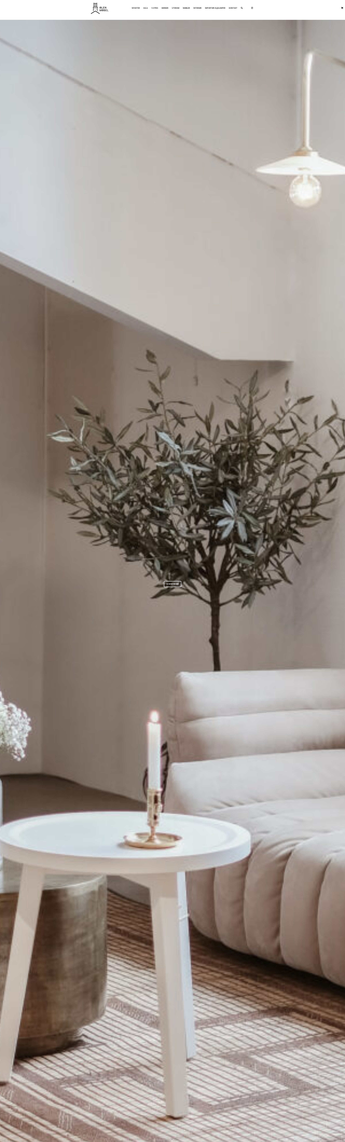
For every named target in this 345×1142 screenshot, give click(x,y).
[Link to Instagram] (252, 8)
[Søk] (241, 8)
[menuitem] (136, 8)
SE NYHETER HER (172, 584)
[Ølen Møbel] (99, 8)
